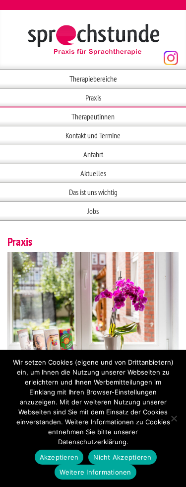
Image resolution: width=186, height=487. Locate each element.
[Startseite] (93, 40)
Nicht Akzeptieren (122, 457)
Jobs (93, 211)
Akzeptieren (59, 457)
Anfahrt (93, 154)
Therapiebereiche (93, 79)
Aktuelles (93, 173)
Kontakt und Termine (93, 135)
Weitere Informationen (95, 472)
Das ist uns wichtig (93, 192)
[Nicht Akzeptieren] (174, 418)
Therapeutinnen (93, 116)
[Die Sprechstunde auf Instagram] (171, 58)
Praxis (93, 97)
